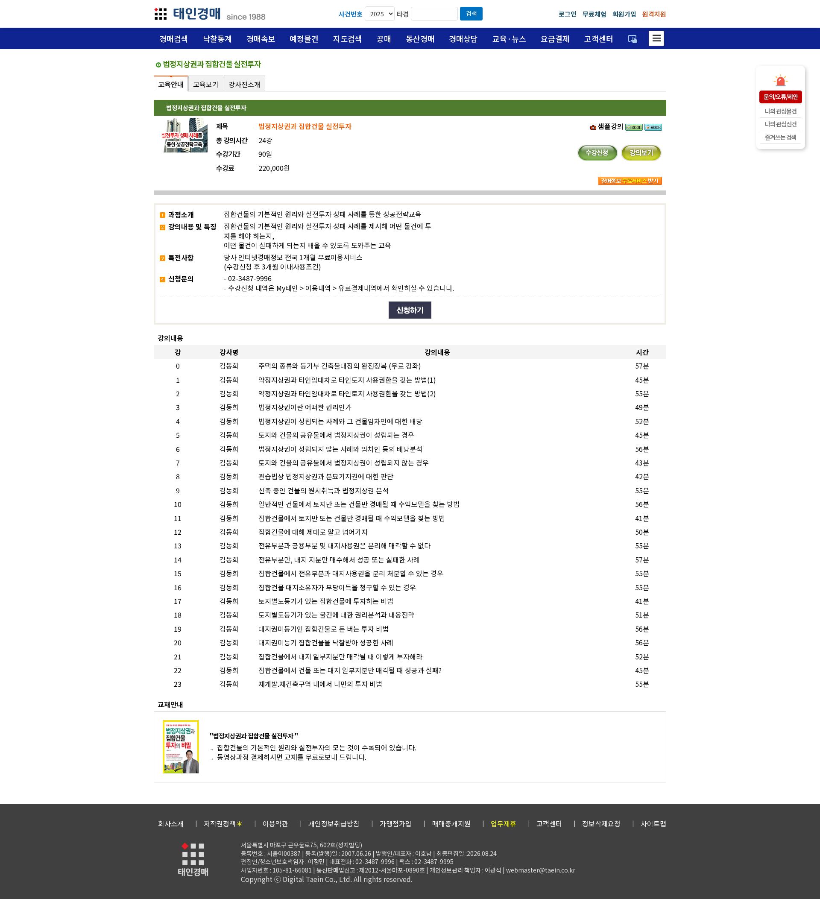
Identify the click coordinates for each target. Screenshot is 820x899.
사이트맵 (653, 823)
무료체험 (594, 13)
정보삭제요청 (601, 823)
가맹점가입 (396, 823)
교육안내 (171, 84)
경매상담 (463, 38)
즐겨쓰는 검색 (781, 137)
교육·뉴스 (509, 38)
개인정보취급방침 (334, 823)
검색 (471, 13)
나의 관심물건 (781, 111)
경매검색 (173, 38)
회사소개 (171, 823)
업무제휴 (503, 823)
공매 (384, 38)
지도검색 (347, 38)
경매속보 (260, 38)
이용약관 (275, 823)
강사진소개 (244, 84)
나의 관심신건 (781, 124)
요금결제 (555, 38)
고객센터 (598, 38)
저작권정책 (223, 823)
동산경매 (420, 38)
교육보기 (206, 84)
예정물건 (304, 38)
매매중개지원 (451, 823)
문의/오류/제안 (781, 96)
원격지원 (654, 13)
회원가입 (624, 13)
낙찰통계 (217, 38)
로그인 (568, 13)
